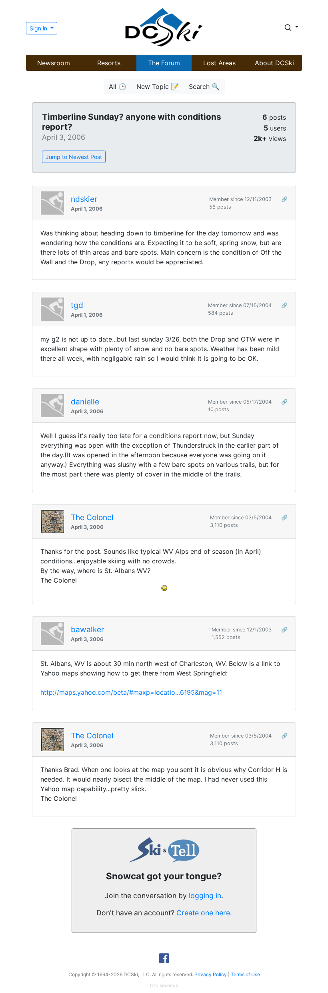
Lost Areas (219, 63)
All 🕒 (117, 86)
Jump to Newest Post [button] (74, 156)
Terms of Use (245, 974)
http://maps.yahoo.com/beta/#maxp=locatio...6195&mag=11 (131, 692)
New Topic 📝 (157, 86)
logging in (205, 895)
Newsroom (53, 63)
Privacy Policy (210, 974)
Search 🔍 (204, 86)
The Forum (164, 63)
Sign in (39, 28)
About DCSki (274, 63)
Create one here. (204, 913)
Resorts (108, 63)
